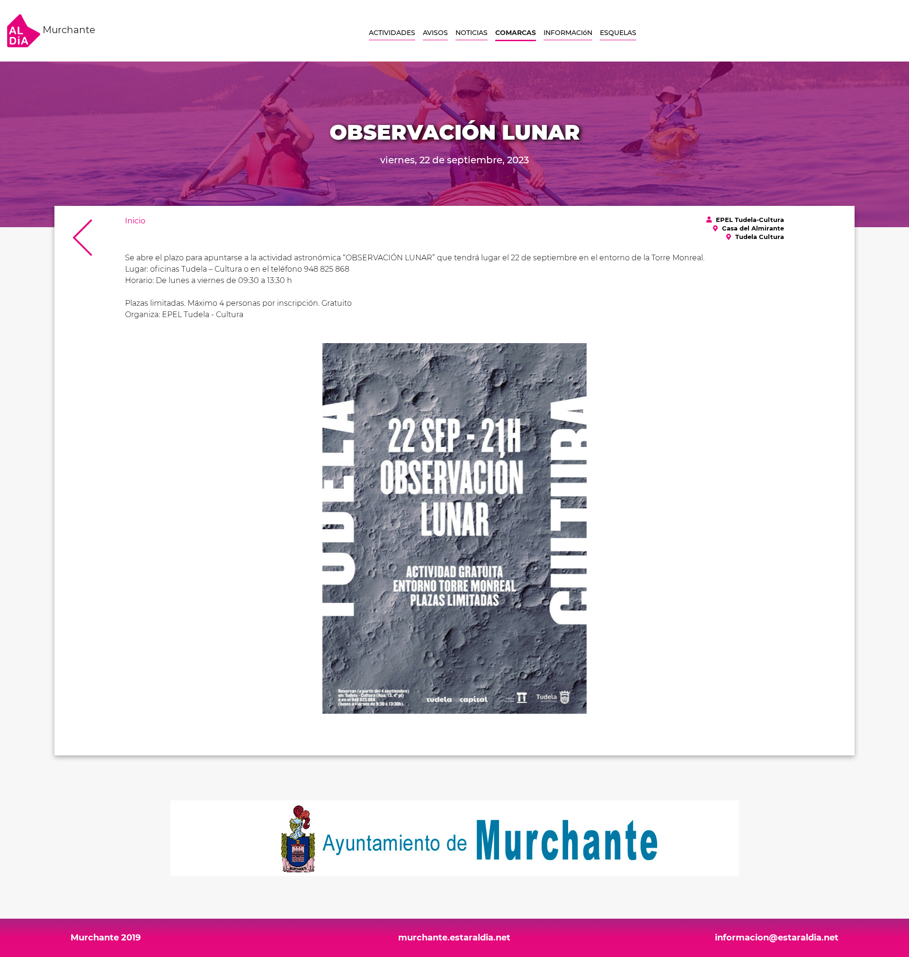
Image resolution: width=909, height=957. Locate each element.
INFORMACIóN (568, 32)
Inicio (135, 220)
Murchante (67, 29)
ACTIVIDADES (392, 32)
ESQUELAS (618, 32)
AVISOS (435, 32)
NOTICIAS (471, 32)
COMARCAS (515, 32)
